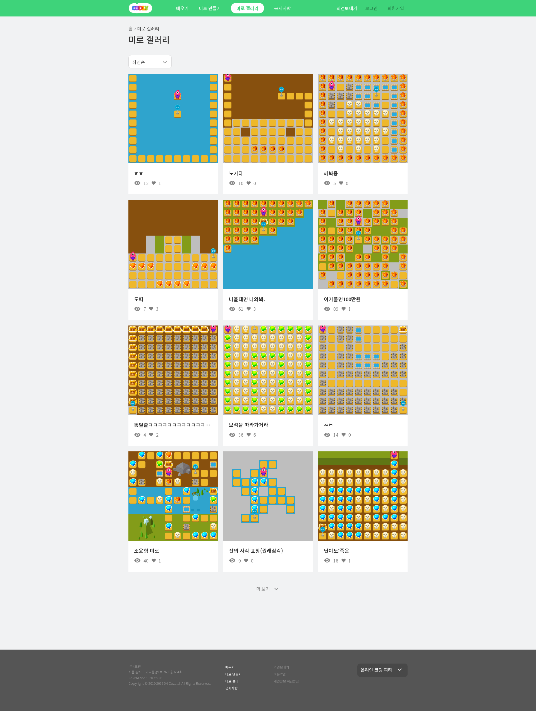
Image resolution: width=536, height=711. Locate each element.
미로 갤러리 (247, 8)
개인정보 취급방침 (286, 681)
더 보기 (263, 588)
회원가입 (395, 8)
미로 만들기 (210, 8)
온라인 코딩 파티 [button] (376, 669)
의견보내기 (346, 8)
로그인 (371, 8)
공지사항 (282, 8)
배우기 (182, 8)
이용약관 (280, 674)
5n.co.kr (155, 677)
